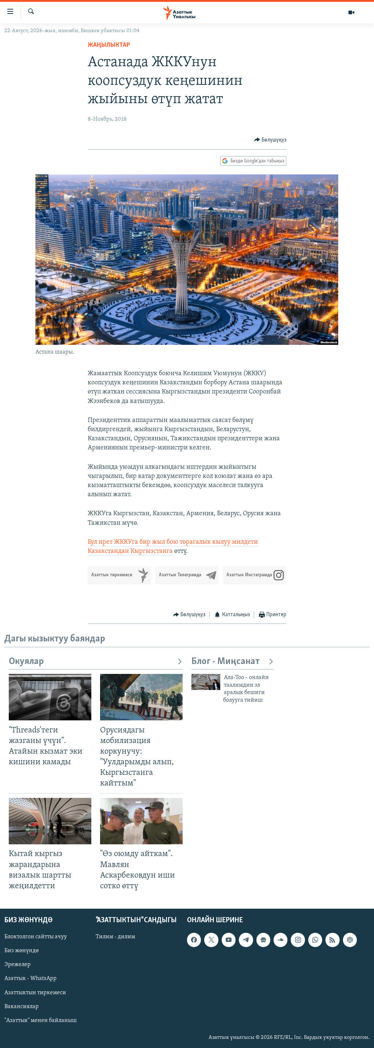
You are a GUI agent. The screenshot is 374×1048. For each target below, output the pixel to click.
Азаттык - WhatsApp (30, 978)
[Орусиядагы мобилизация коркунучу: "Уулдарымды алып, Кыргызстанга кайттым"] (141, 697)
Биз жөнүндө (21, 951)
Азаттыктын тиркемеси (35, 992)
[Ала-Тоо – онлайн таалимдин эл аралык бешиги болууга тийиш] (205, 682)
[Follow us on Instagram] (298, 940)
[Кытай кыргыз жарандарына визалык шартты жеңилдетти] (50, 821)
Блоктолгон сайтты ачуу (35, 937)
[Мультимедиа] (351, 12)
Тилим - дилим (115, 937)
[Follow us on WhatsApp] (315, 940)
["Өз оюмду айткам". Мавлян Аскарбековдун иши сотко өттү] (141, 821)
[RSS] (332, 940)
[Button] (270, 140)
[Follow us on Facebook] (194, 940)
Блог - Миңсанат (225, 662)
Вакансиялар (21, 1006)
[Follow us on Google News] (263, 940)
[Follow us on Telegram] (246, 940)
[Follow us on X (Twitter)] (211, 940)
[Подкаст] (350, 940)
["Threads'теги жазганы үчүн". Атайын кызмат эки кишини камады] (50, 697)
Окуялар (26, 662)
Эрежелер (17, 965)
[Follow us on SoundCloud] (280, 940)
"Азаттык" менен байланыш (40, 1021)
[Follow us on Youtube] (229, 940)
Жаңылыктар (109, 45)
